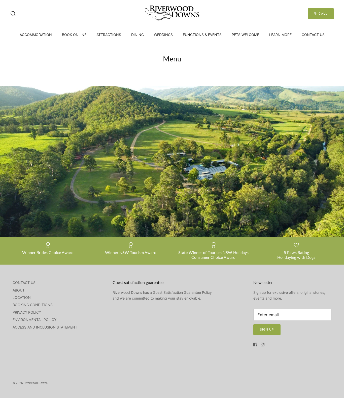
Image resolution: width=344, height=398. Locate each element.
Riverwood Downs (36, 383)
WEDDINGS (163, 34)
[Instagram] (262, 344)
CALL (322, 13)
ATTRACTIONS (108, 34)
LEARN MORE (280, 34)
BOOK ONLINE (74, 34)
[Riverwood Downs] (172, 13)
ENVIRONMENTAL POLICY (34, 319)
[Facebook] (255, 344)
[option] (172, 161)
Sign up (267, 329)
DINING (137, 34)
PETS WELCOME (245, 34)
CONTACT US (313, 34)
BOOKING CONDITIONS (33, 305)
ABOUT (19, 290)
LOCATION (22, 297)
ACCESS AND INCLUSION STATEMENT (45, 327)
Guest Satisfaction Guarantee (177, 292)
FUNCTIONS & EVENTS (202, 34)
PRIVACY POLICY (27, 312)
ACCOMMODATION (36, 34)
